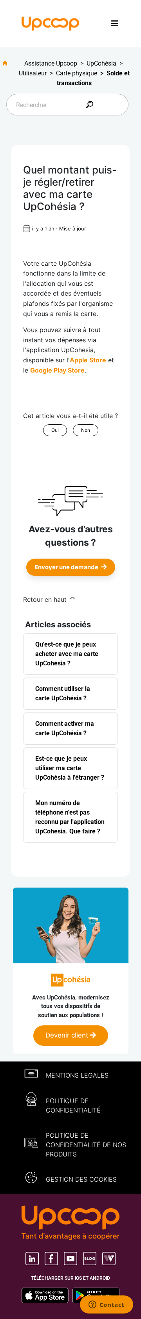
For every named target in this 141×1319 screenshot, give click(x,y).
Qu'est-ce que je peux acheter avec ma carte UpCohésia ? (66, 654)
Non (85, 430)
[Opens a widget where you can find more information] (106, 1305)
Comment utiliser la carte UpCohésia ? (62, 693)
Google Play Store (57, 370)
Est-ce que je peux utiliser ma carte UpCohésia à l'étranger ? (69, 768)
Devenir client (67, 1035)
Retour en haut (46, 599)
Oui (55, 430)
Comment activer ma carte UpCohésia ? (64, 728)
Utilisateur (33, 73)
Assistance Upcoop (50, 63)
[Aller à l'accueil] (8, 63)
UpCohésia (101, 63)
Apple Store (88, 360)
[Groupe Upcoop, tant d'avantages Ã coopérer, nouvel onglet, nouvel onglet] (70, 1224)
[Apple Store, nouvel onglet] (47, 1295)
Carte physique (76, 73)
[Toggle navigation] (115, 23)
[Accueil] (50, 22)
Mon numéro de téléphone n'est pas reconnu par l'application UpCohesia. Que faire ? (70, 817)
